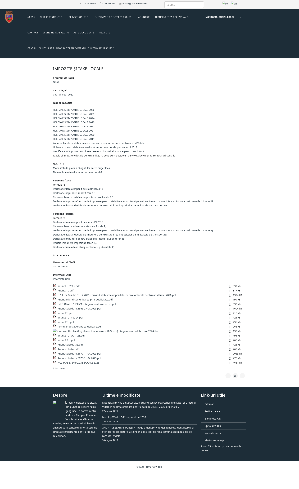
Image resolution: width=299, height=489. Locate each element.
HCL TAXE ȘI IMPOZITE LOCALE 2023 (73, 122)
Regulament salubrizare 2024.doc (139, 331)
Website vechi (212, 433)
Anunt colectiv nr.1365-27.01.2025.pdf (79, 308)
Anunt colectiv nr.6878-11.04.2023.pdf (79, 358)
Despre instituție (51, 17)
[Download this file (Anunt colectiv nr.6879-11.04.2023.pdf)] (55, 353)
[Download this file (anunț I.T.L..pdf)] (55, 339)
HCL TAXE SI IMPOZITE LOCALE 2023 (78, 362)
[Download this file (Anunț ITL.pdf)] (55, 290)
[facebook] (54, 3)
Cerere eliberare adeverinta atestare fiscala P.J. (80, 226)
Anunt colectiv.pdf (68, 349)
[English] (234, 3)
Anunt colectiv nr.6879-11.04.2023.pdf (79, 353)
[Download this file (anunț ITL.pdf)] (55, 312)
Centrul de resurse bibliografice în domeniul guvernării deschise (71, 48)
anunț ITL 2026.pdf (69, 286)
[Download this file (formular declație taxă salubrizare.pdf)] (55, 326)
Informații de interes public (113, 17)
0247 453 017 (89, 3)
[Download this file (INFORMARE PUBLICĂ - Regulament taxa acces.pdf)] (55, 303)
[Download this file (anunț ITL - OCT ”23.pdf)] (55, 335)
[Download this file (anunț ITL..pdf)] (55, 321)
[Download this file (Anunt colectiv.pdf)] (55, 348)
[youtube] (59, 3)
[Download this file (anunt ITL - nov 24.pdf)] (55, 317)
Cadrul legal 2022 (63, 94)
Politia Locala (212, 411)
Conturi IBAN (60, 266)
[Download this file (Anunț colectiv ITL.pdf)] (55, 344)
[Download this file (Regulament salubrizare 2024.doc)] (86, 331)
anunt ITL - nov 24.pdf (70, 317)
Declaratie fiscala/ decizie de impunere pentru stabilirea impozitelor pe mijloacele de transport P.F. (110, 205)
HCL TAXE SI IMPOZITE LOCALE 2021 (73, 130)
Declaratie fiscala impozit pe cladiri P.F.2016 (78, 188)
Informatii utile (61, 279)
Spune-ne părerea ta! (56, 32)
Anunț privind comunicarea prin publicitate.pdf (85, 299)
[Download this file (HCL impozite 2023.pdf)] (55, 362)
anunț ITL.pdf (65, 313)
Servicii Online (78, 17)
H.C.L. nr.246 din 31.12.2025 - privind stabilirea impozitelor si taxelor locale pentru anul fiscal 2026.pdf (117, 295)
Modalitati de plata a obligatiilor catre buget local (82, 168)
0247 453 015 (108, 3)
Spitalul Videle (212, 425)
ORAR (56, 82)
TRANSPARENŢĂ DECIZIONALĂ (172, 17)
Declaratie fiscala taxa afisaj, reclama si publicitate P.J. (84, 247)
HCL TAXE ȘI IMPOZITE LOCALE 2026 (73, 109)
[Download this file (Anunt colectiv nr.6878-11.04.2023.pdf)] (55, 357)
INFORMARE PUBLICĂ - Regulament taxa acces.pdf (87, 304)
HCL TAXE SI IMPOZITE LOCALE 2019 (73, 139)
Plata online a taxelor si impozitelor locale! (77, 172)
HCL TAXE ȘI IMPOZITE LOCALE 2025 (73, 114)
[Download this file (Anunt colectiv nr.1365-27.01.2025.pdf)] (55, 308)
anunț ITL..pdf (66, 322)
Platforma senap (214, 440)
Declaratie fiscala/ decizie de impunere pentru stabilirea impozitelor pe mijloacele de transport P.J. (110, 234)
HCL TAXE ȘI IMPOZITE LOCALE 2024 (73, 118)
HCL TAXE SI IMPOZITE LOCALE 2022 (73, 126)
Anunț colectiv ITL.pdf (70, 344)
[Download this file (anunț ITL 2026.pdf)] (55, 285)
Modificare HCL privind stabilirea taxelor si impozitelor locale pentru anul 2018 (98, 151)
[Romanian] (225, 3)
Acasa (31, 17)
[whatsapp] (63, 3)
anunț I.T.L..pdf (66, 340)
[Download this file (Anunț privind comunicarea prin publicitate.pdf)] (55, 299)
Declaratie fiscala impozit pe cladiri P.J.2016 (78, 222)
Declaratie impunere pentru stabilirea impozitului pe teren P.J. (89, 238)
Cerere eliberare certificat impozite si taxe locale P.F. (83, 197)
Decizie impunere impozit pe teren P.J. (75, 242)
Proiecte (104, 32)
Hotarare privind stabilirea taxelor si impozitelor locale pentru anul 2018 (95, 147)
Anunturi (144, 17)
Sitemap (209, 404)
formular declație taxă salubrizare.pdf (80, 326)
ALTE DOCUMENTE (84, 32)
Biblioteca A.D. (212, 418)
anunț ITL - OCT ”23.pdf (71, 335)
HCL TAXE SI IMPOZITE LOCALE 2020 (73, 134)
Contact (33, 32)
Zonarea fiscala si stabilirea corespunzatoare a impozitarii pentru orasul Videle (98, 143)
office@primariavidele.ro (135, 3)
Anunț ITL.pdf (66, 290)
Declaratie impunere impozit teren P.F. (75, 193)
